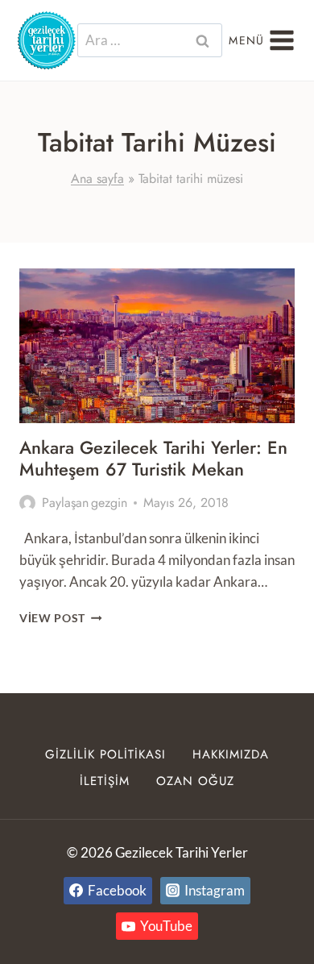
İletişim (105, 781)
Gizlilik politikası (105, 754)
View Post (60, 618)
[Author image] (27, 503)
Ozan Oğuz (195, 781)
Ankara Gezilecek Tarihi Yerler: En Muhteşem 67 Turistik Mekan (153, 457)
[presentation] (157, 345)
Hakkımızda (230, 754)
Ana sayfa (97, 178)
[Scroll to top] (272, 925)
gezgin (109, 502)
